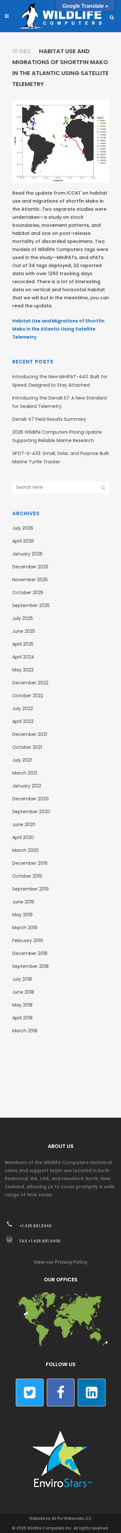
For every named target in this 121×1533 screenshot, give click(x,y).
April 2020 (23, 837)
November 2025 (30, 579)
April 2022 (23, 721)
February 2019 (27, 940)
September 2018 (30, 966)
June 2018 (23, 992)
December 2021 (29, 734)
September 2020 (31, 811)
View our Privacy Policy (60, 1262)
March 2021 (24, 773)
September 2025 (31, 605)
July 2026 (22, 528)
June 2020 (23, 824)
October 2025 (27, 592)
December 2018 (29, 953)
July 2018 (22, 979)
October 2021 (27, 747)
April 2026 (23, 541)
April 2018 (22, 1018)
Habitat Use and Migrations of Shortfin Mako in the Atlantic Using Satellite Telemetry (58, 329)
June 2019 (23, 902)
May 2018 (22, 1005)
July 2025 (22, 618)
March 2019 (24, 927)
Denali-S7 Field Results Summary (49, 419)
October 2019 (27, 876)
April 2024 (23, 657)
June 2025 (23, 631)
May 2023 (23, 670)
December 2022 (30, 683)
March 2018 (24, 1030)
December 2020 (30, 798)
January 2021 (26, 786)
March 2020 (25, 850)
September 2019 (30, 889)
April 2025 (23, 644)
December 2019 (29, 863)
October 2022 (27, 695)
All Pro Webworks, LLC (72, 1518)
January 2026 (27, 554)
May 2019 (22, 914)
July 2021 (22, 760)
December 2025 (30, 567)
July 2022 (22, 708)
